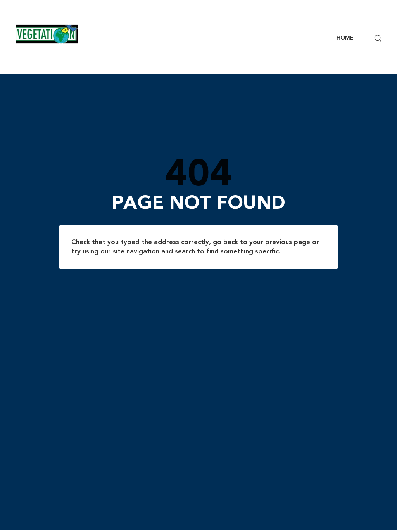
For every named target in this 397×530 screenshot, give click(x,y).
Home (345, 38)
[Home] (52, 34)
